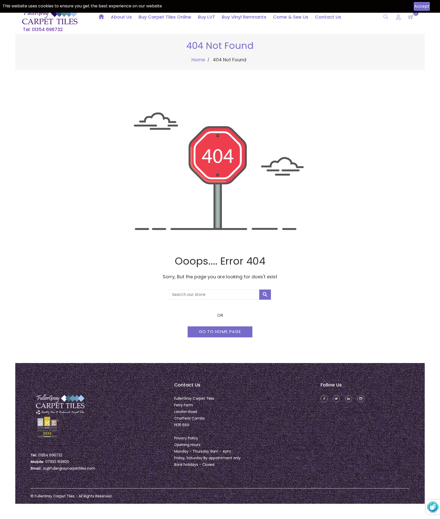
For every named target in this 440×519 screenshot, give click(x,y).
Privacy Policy (186, 438)
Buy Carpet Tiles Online (165, 17)
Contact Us (328, 17)
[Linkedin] (348, 398)
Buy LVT (206, 17)
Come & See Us (290, 17)
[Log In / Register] (398, 18)
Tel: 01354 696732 (43, 29)
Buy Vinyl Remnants (244, 17)
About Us (121, 17)
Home (198, 59)
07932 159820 (57, 461)
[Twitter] (336, 398)
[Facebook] (324, 398)
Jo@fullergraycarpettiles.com (69, 468)
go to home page (220, 332)
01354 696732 (50, 455)
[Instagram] (360, 398)
